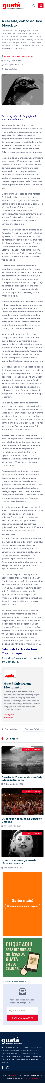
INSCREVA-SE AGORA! (22, 1018)
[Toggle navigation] (41, 5)
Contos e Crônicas (33, 729)
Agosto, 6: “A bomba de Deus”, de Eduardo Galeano (22, 778)
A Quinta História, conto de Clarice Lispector (19, 862)
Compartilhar (10, 69)
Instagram (9, 714)
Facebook (8, 717)
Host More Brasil (31, 1078)
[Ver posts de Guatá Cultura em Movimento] (10, 675)
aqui (19, 653)
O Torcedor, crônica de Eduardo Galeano (22, 820)
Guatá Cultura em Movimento (18, 56)
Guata (13, 1075)
